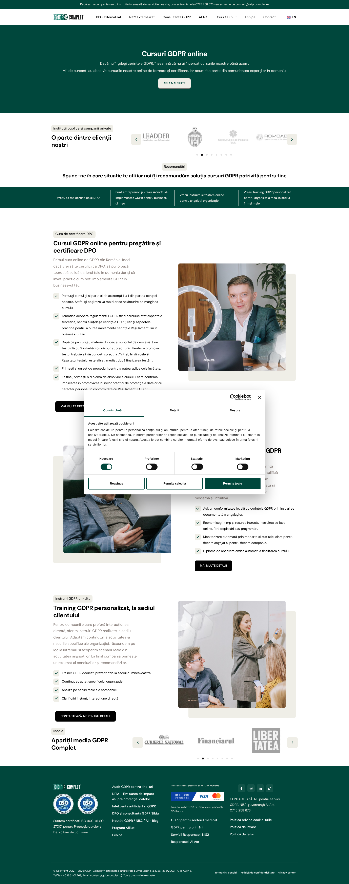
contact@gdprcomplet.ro (252, 4)
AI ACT (204, 17)
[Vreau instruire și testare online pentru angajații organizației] (207, 197)
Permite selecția (174, 483)
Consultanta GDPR (177, 17)
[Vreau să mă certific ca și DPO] (78, 197)
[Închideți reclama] (259, 397)
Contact (269, 17)
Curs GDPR (225, 17)
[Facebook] (241, 788)
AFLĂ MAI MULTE (174, 83)
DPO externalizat (108, 17)
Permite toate (232, 483)
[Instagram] (251, 788)
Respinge (116, 483)
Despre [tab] (235, 410)
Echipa (250, 17)
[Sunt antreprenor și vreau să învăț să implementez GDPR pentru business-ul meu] (142, 197)
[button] (136, 139)
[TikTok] (269, 788)
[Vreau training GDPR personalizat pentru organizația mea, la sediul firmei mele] (271, 197)
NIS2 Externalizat (142, 17)
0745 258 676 (204, 4)
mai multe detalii (74, 406)
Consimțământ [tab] (113, 410)
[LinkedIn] (260, 788)
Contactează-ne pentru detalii (85, 716)
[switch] (152, 467)
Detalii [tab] (174, 410)
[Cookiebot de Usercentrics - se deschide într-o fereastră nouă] (233, 397)
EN (294, 17)
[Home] (68, 17)
